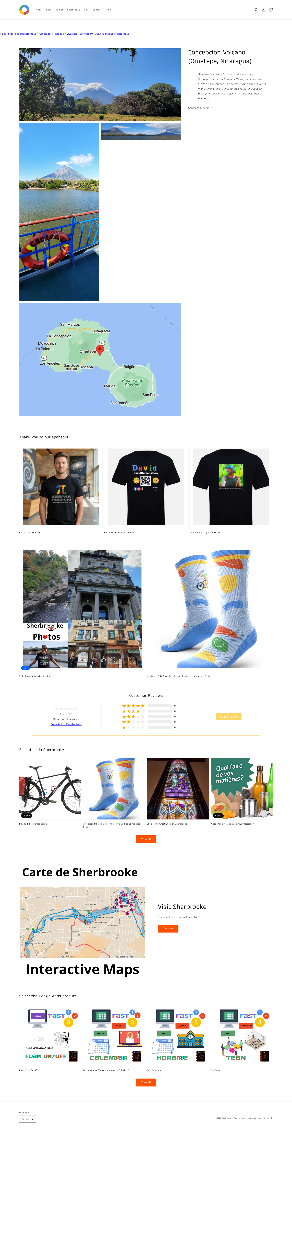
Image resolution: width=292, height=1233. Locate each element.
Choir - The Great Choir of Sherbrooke (167, 824)
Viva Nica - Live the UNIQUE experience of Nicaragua (98, 33)
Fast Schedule (154, 1070)
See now (168, 928)
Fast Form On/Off (28, 1070)
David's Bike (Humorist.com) (33, 824)
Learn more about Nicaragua (19, 33)
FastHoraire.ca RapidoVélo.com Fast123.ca (239, 1118)
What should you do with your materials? (232, 824)
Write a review (229, 716)
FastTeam (216, 1070)
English (25, 1119)
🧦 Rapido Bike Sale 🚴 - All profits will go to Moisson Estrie (179, 676)
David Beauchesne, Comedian (119, 532)
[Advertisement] (101, 1182)
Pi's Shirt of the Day (29, 532)
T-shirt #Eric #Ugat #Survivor (204, 532)
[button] (256, 10)
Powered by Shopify (265, 1118)
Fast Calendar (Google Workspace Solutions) (106, 1070)
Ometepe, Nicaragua (51, 33)
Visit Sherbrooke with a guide (34, 676)
